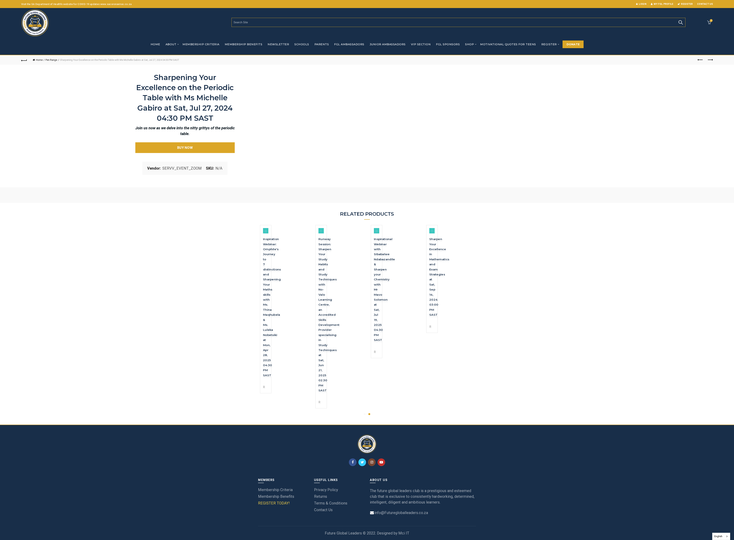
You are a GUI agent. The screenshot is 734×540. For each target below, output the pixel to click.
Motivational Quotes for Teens (508, 44)
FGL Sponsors (448, 44)
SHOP (469, 44)
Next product (710, 60)
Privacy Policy (326, 489)
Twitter (362, 462)
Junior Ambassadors (388, 44)
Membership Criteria (201, 44)
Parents (321, 44)
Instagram (372, 462)
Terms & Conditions (330, 503)
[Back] (24, 60)
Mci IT (403, 533)
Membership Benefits (243, 44)
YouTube (381, 462)
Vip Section (421, 44)
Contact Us (323, 510)
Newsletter (278, 44)
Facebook (352, 462)
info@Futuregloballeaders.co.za (400, 512)
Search (680, 22)
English (718, 536)
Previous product (700, 60)
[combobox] (721, 536)
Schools (301, 44)
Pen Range (51, 59)
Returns (320, 496)
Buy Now (185, 148)
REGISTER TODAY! (274, 503)
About (171, 44)
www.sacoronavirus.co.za (116, 4)
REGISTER (549, 44)
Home (155, 44)
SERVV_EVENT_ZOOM (182, 168)
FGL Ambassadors (349, 44)
